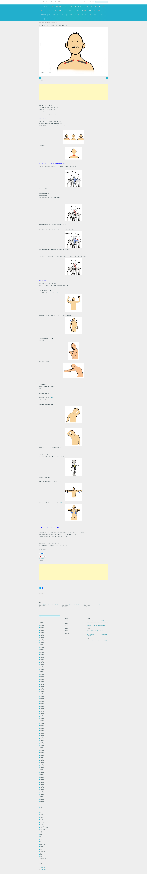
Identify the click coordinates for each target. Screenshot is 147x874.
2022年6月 (42, 706)
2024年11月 (42, 657)
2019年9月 (42, 762)
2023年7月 (42, 684)
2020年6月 (42, 747)
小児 (90, 14)
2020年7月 (42, 745)
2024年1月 (42, 674)
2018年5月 (42, 789)
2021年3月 (42, 732)
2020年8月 (42, 743)
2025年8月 (42, 642)
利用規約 (70, 6)
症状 (94, 10)
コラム (42, 18)
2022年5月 (42, 708)
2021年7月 (42, 725)
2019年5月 (42, 769)
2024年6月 (42, 666)
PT (41, 10)
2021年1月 (42, 735)
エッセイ (100, 14)
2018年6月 (42, 787)
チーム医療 (84, 10)
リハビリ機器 (77, 10)
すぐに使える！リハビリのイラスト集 (50, 1)
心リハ (65, 10)
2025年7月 (42, 644)
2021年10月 (42, 720)
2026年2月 (42, 632)
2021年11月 (42, 718)
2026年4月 (66, 625)
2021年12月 (42, 716)
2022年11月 (42, 698)
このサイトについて (49, 6)
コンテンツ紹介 (58, 6)
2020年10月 (42, 740)
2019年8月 (42, 764)
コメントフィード (43, 869)
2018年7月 (42, 786)
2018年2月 (42, 794)
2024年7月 (42, 664)
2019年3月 (42, 772)
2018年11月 (42, 779)
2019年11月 (42, 759)
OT (103, 6)
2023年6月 (42, 686)
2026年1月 (42, 634)
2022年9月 (42, 701)
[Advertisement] (73, 92)
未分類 (47, 18)
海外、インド (55, 14)
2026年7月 (66, 620)
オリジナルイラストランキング (43, 558)
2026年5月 (42, 627)
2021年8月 (42, 723)
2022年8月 (42, 703)
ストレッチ (77, 6)
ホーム (42, 6)
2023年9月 (42, 681)
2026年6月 (42, 625)
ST (99, 6)
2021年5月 (42, 728)
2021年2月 (42, 733)
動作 (45, 10)
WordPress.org (42, 871)
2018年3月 (42, 792)
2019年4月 (42, 770)
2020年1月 (42, 755)
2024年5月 (42, 667)
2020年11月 (42, 738)
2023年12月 (42, 676)
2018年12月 (42, 777)
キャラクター (63, 14)
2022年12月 (42, 696)
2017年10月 (42, 801)
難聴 (99, 10)
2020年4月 (42, 750)
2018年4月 (42, 791)
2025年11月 (42, 637)
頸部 (96, 6)
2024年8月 (42, 662)
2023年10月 (42, 679)
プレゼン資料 (84, 14)
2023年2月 (42, 693)
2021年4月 (42, 730)
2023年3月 (42, 691)
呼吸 (60, 10)
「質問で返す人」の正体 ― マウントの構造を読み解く (96, 625)
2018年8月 (42, 784)
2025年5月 (42, 647)
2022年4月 (42, 710)
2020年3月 (42, 752)
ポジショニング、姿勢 (53, 10)
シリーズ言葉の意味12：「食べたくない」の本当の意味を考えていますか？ (97, 635)
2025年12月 (42, 635)
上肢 (82, 6)
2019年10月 (42, 760)
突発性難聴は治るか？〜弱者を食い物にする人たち (48, 604)
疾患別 (95, 14)
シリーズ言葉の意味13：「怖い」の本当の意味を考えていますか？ (97, 621)
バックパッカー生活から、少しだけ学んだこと (70, 604)
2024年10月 (42, 659)
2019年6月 (42, 767)
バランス (41, 824)
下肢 (87, 6)
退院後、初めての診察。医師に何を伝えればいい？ (95, 630)
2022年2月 (42, 713)
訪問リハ (70, 10)
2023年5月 (42, 688)
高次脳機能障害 (43, 14)
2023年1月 (42, 694)
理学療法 (41, 846)
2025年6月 (42, 645)
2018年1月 (42, 796)
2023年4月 (42, 689)
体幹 (91, 6)
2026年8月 (42, 622)
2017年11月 (42, 799)
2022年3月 (42, 711)
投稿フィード (42, 867)
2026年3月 (42, 630)
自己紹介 (65, 6)
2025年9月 (42, 640)
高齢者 (90, 10)
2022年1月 (42, 715)
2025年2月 (42, 652)
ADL (49, 14)
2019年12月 (42, 757)
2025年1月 (42, 654)
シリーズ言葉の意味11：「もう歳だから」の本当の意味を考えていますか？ (97, 641)
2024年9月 (42, 661)
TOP (40, 22)
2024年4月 (42, 669)
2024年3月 (42, 671)
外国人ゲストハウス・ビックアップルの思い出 (92, 604)
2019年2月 (42, 774)
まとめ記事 (70, 14)
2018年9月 (42, 782)
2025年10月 (42, 639)
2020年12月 (42, 737)
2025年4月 (42, 649)
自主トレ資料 (77, 14)
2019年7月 (42, 765)
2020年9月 (42, 742)
